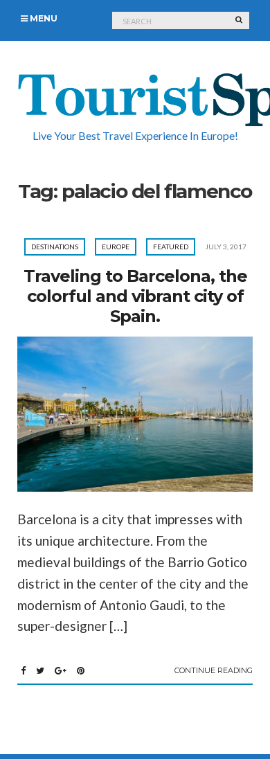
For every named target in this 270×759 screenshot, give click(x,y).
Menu (42, 18)
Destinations (54, 246)
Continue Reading (213, 670)
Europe (115, 246)
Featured (170, 246)
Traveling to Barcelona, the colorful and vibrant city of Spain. (135, 296)
